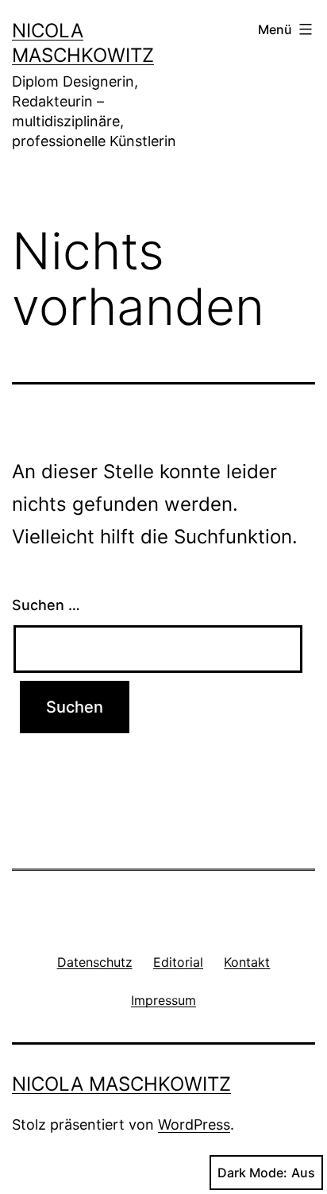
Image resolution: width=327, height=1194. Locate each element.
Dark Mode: (252, 1172)
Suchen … (46, 605)
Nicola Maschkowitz (121, 1083)
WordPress (194, 1124)
